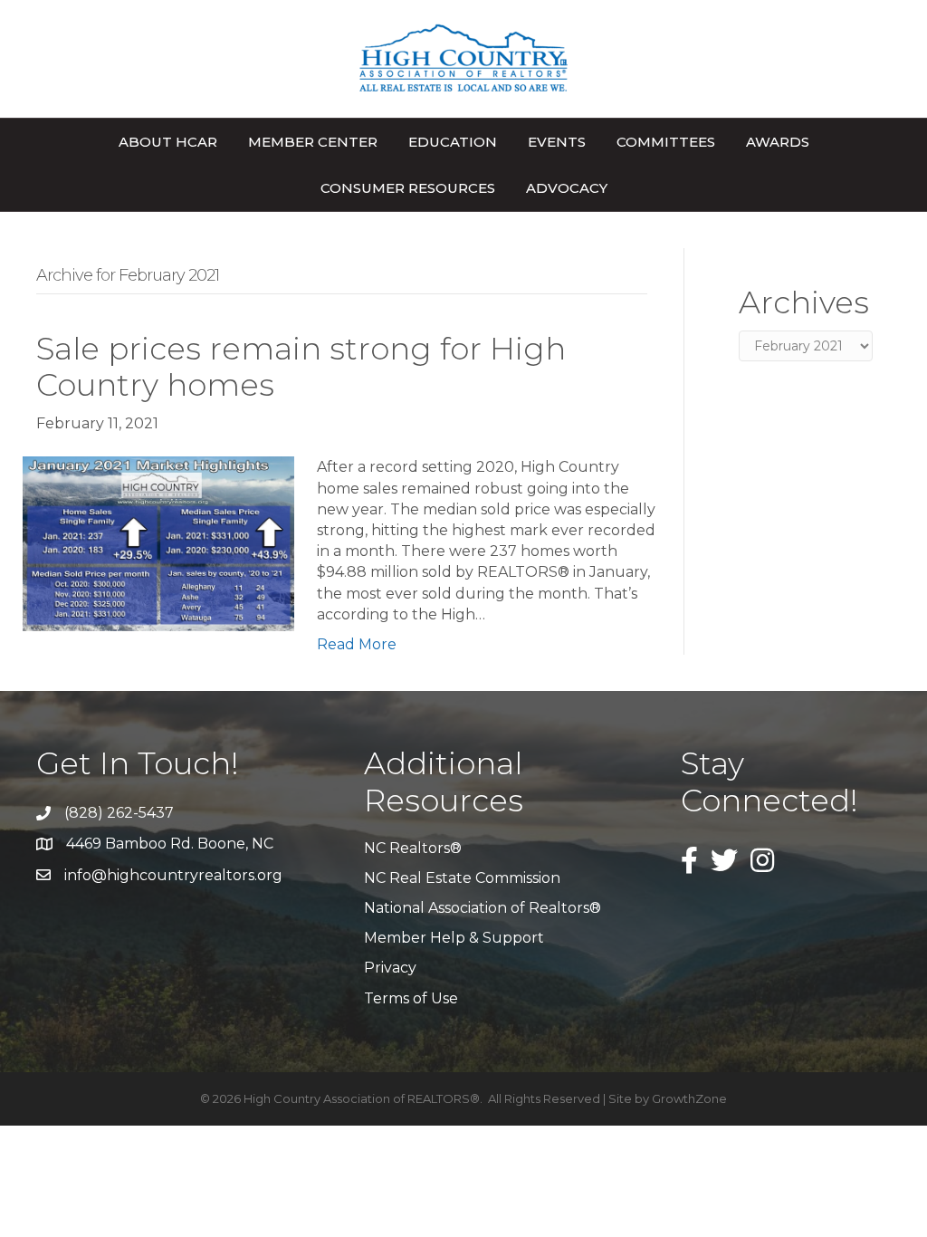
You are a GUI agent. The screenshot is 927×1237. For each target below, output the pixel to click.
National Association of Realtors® (482, 907)
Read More (357, 644)
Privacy (390, 967)
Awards (777, 141)
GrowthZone (689, 1098)
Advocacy (566, 188)
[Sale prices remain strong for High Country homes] (158, 542)
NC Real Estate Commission (462, 878)
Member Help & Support (454, 937)
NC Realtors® (413, 848)
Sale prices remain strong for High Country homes (301, 367)
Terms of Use (411, 998)
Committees (665, 141)
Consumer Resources (407, 188)
